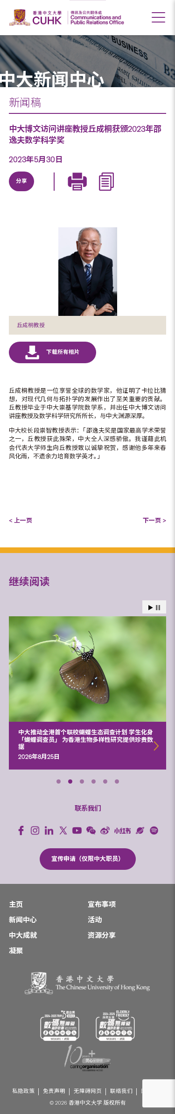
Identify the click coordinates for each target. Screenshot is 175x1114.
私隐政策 (23, 1091)
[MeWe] (129, 192)
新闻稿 (25, 102)
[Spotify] (154, 830)
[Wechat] (91, 830)
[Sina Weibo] (86, 192)
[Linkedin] (22, 192)
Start (150, 607)
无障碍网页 (88, 1091)
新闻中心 (23, 920)
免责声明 (54, 1091)
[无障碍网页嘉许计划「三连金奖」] (60, 1025)
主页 (16, 904)
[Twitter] (43, 192)
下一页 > (154, 520)
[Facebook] (21, 830)
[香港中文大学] (36, 17)
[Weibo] (105, 830)
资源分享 (102, 935)
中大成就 (23, 935)
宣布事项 (102, 904)
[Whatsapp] (108, 192)
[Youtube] (77, 830)
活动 (95, 920)
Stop (158, 607)
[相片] (88, 271)
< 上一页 (20, 520)
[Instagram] (35, 830)
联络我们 (121, 1091)
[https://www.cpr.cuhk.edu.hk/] (96, 17)
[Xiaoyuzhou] (140, 830)
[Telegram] (65, 192)
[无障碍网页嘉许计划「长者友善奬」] (115, 1025)
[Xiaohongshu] (122, 830)
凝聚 (16, 951)
